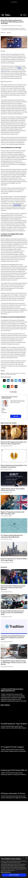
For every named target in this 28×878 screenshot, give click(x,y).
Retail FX (6, 18)
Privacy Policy (18, 870)
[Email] (12, 380)
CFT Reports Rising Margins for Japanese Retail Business (12, 536)
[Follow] (8, 387)
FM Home (2, 18)
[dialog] (14, 867)
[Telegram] (16, 380)
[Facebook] (20, 380)
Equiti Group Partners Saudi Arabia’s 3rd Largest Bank (14, 559)
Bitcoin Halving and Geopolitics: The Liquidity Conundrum (14, 466)
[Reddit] (12, 386)
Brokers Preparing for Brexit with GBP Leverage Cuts (12, 513)
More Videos (5, 705)
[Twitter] (4, 380)
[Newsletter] (21, 15)
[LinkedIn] (8, 380)
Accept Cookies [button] (14, 875)
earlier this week (5, 71)
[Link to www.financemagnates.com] (14, 432)
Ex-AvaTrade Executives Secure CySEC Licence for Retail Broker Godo (12, 612)
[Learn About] (23, 381)
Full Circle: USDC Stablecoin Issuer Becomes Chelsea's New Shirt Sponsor (13, 587)
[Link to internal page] (5, 403)
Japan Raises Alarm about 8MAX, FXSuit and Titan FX (13, 489)
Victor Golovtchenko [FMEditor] (18, 25)
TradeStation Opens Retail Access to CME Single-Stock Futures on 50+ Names (13, 662)
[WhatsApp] (4, 386)
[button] (14, 872)
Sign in (25, 15)
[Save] (16, 387)
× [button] (26, 857)
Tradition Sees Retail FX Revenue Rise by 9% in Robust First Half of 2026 (13, 637)
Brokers (9, 18)
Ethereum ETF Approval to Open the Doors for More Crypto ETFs (14, 443)
